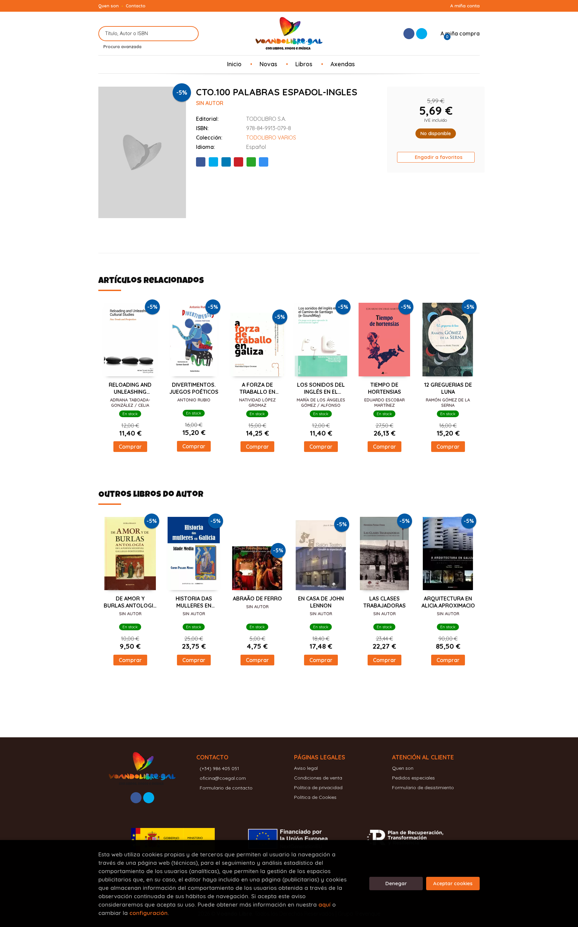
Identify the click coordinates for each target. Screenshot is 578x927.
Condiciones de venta (318, 778)
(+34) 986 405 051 (219, 768)
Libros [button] (303, 64)
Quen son (108, 5)
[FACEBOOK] (408, 33)
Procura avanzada (122, 46)
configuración (148, 912)
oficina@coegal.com (223, 778)
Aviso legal (306, 768)
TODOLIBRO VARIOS (271, 137)
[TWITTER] (421, 33)
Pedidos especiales (413, 778)
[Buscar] (189, 33)
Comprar (130, 446)
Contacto (136, 5)
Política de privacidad (318, 787)
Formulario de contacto (226, 788)
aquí (324, 904)
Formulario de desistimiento (423, 787)
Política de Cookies (315, 797)
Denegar (396, 883)
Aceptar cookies (453, 883)
